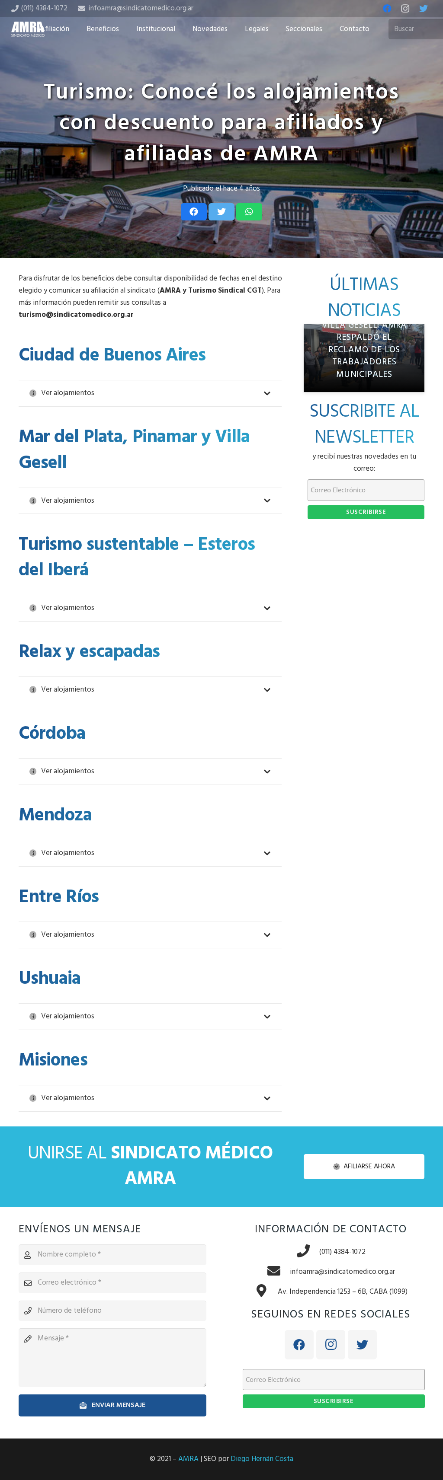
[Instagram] (405, 8)
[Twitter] (423, 8)
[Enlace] (28, 29)
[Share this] (194, 211)
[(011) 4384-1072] (307, 1252)
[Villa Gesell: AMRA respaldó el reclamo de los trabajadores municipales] (364, 358)
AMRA (188, 1459)
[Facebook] (387, 8)
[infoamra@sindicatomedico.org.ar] (278, 1272)
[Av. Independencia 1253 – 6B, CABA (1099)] (266, 1292)
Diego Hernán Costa (262, 1459)
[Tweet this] (221, 211)
